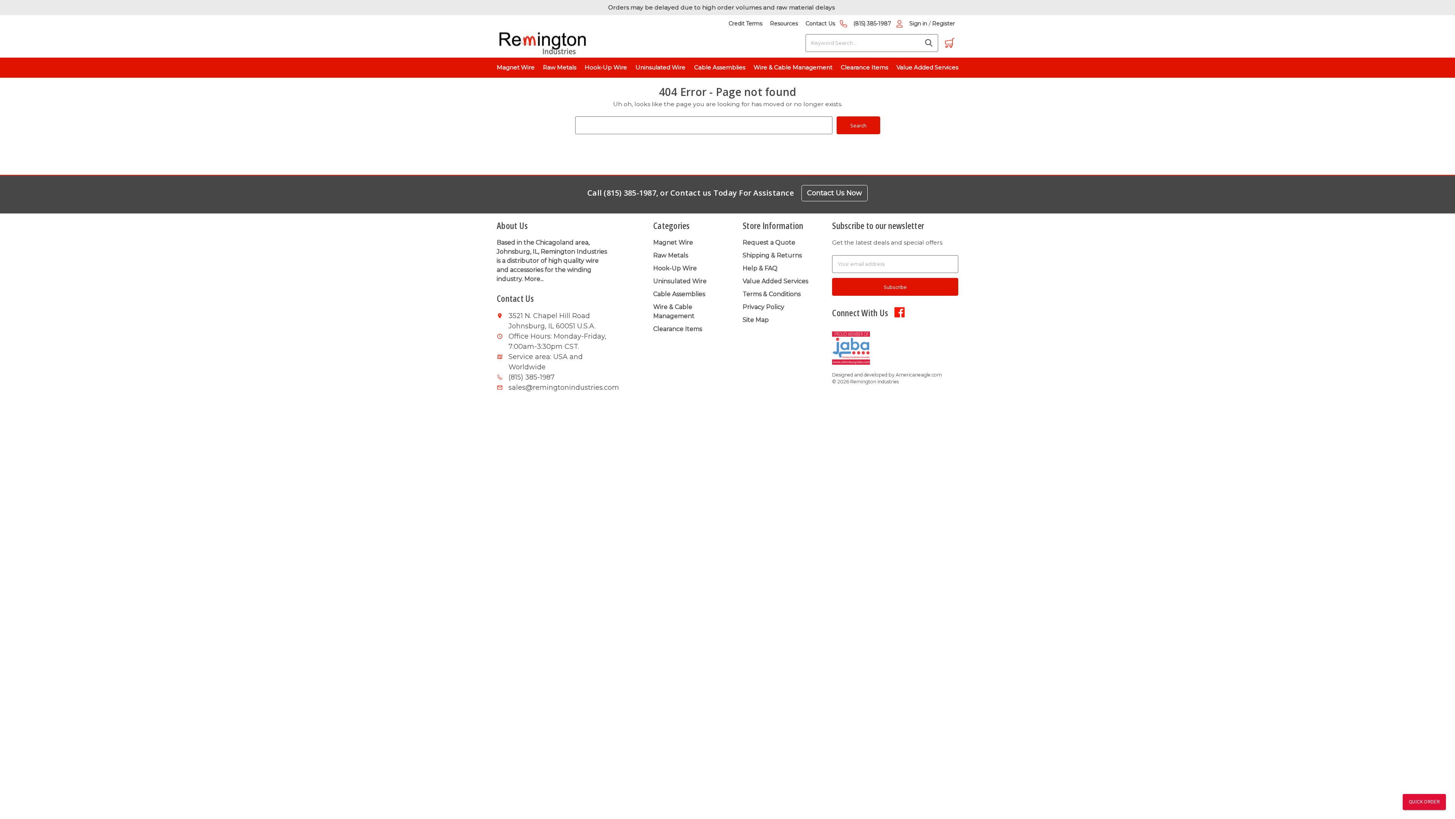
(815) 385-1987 (872, 23)
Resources (784, 23)
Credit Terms (745, 23)
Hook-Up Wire (606, 67)
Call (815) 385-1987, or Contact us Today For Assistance (690, 193)
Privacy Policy (763, 307)
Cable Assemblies (719, 67)
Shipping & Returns (772, 255)
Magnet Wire (516, 67)
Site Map (756, 319)
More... (534, 278)
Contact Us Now (834, 193)
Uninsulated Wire (660, 67)
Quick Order (1424, 802)
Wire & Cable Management (793, 67)
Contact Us (820, 23)
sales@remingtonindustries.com (559, 387)
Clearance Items (864, 67)
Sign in (918, 23)
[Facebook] (899, 311)
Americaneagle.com (919, 375)
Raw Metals (559, 67)
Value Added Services (927, 67)
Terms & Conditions (772, 294)
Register (943, 23)
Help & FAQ (760, 268)
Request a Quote (769, 242)
